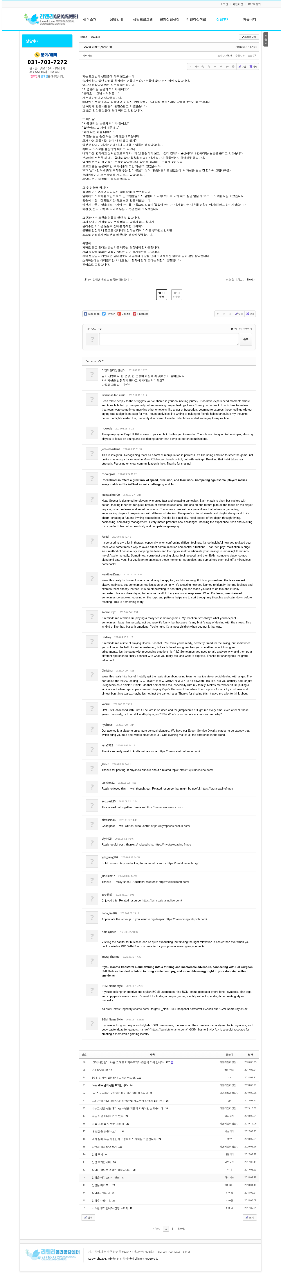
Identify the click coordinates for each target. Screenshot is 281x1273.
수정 (243, 66)
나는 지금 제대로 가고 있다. (108, 1116)
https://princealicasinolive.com (161, 900)
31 (123, 1131)
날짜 (250, 1054)
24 (131, 1085)
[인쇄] (233, 66)
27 (123, 1177)
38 (105, 1154)
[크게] (203, 66)
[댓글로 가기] (227, 66)
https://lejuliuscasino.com (196, 770)
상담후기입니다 (101, 1193)
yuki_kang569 (110, 857)
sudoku (125, 597)
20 (151, 1093)
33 (166, 1108)
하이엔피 (229, 1069)
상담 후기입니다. (102, 1162)
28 (134, 1170)
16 (114, 1162)
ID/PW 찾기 (254, 4)
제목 (152, 1054)
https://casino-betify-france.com (179, 751)
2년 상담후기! (100, 1070)
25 (127, 1123)
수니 (229, 1169)
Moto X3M (150, 459)
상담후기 (33, 40)
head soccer (197, 517)
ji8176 (105, 764)
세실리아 (229, 1131)
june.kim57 (108, 876)
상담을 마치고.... (102, 1185)
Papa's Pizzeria (172, 689)
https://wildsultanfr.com (173, 881)
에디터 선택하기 (243, 328)
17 (110, 1070)
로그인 (224, 4)
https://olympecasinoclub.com (170, 826)
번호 (84, 1054)
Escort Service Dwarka (202, 730)
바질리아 (229, 1154)
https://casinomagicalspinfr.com (186, 919)
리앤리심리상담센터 (113, 370)
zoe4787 (107, 894)
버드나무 (229, 1161)
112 (139, 1077)
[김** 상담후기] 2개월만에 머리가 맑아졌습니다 (120, 1093)
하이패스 (87, 55)
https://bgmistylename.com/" (131, 1009)
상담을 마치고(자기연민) (97, 47)
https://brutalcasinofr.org (182, 863)
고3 (229, 1100)
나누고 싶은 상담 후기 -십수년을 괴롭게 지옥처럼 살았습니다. (128, 1108)
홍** (229, 1138)
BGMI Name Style (112, 986)
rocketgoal (108, 474)
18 (131, 1208)
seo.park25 (109, 801)
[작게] (209, 66)
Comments (95, 361)
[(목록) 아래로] (221, 66)
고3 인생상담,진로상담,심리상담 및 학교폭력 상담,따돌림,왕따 (128, 1100)
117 (168, 1062)
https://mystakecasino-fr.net (172, 844)
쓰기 (251, 1217)
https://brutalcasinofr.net (217, 788)
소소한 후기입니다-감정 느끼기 (110, 1208)
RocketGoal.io (111, 480)
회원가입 (237, 4)
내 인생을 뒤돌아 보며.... (106, 1131)
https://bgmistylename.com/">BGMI (174, 1029)
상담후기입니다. (102, 1200)
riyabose (107, 725)
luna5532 (107, 745)
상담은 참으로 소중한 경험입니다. (112, 1170)
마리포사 (229, 1115)
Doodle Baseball (152, 643)
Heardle (170, 418)
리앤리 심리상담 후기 (104, 1147)
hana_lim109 (109, 913)
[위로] (215, 66)
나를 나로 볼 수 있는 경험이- (109, 1124)
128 (120, 1147)
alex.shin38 (108, 820)
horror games (171, 618)
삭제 (255, 66)
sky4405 (107, 838)
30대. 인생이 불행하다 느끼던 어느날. (114, 1077)
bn (229, 1077)
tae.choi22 (108, 783)
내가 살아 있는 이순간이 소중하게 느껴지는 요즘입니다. (125, 1139)
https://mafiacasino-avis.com (164, 807)
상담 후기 (98, 1154)
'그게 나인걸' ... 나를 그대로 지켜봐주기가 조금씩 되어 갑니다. (128, 1062)
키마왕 (229, 1192)
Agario (114, 555)
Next (181, 1228)
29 (113, 1200)
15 (167, 1100)
